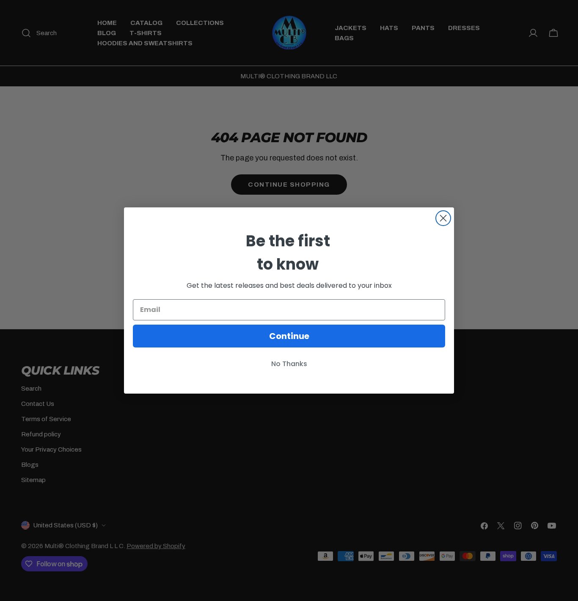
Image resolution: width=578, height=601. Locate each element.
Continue (289, 336)
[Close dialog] (443, 218)
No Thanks (289, 364)
